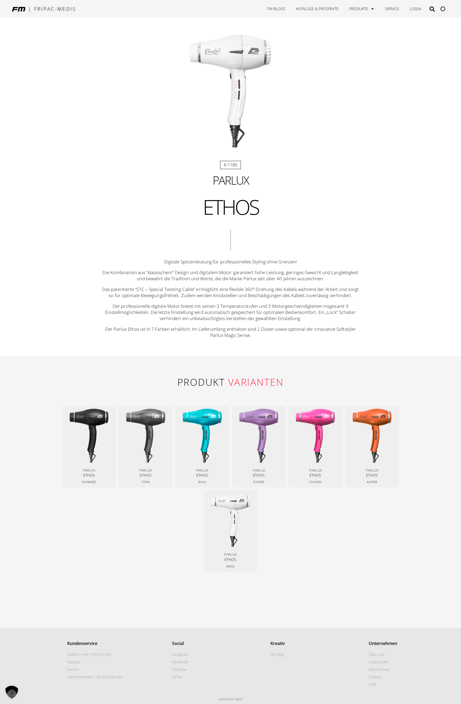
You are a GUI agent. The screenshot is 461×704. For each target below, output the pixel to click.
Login (415, 8)
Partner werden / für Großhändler (95, 676)
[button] (11, 692)
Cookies (375, 676)
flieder (258, 482)
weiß (230, 566)
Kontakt (73, 661)
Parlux (231, 180)
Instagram (180, 654)
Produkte (358, 8)
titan (146, 482)
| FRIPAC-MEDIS (52, 9)
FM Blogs (276, 8)
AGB (372, 684)
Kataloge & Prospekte (317, 8)
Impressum (378, 661)
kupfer (372, 482)
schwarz (89, 482)
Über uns (376, 654)
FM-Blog (277, 654)
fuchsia (315, 482)
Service (392, 8)
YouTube (179, 669)
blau (202, 482)
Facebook (180, 661)
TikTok (177, 676)
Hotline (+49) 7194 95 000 (89, 654)
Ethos (89, 475)
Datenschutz (379, 669)
